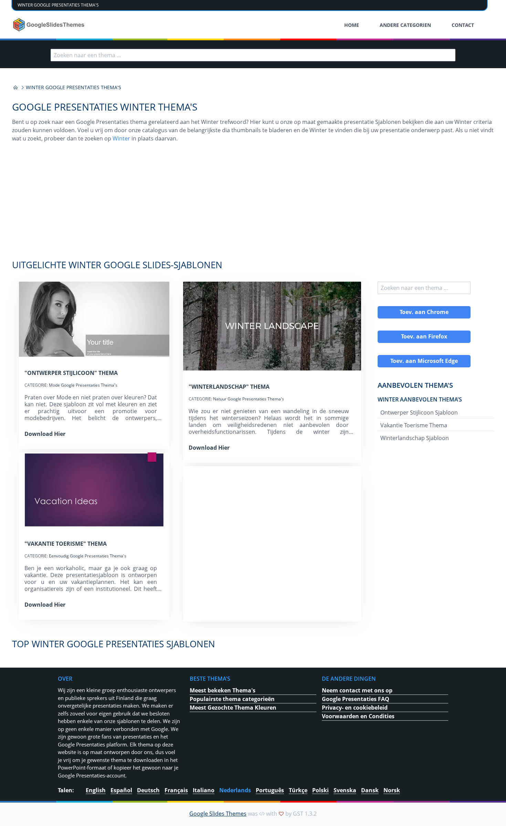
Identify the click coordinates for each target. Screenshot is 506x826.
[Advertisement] (253, 204)
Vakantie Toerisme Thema (413, 425)
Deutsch (148, 790)
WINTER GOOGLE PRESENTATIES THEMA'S (58, 5)
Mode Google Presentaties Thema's (83, 385)
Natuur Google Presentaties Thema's (248, 399)
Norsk (391, 790)
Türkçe (298, 790)
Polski (320, 790)
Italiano (203, 790)
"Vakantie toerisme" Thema (65, 543)
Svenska (345, 790)
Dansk (370, 790)
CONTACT (463, 25)
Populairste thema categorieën (232, 699)
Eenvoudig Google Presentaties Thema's (87, 556)
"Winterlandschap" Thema (229, 386)
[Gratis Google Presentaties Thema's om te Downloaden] (49, 25)
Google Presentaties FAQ (355, 699)
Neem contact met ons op (357, 690)
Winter (121, 138)
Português (270, 790)
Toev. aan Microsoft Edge (424, 361)
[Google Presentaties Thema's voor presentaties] (15, 87)
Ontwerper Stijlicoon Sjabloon (419, 412)
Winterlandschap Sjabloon (414, 438)
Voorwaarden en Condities (358, 716)
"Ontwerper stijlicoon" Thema (71, 373)
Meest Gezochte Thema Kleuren (233, 707)
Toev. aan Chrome (424, 312)
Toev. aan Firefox (424, 336)
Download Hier (44, 434)
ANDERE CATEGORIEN (405, 25)
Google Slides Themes (217, 813)
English (96, 790)
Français (176, 790)
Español (121, 790)
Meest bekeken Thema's (222, 690)
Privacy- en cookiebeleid (355, 707)
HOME (351, 25)
